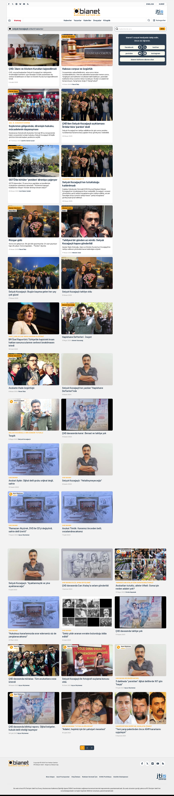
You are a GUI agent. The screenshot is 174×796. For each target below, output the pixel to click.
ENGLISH (150, 4)
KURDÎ (161, 4)
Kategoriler (161, 20)
